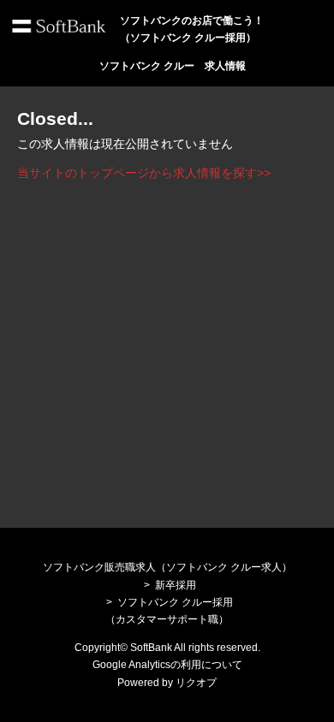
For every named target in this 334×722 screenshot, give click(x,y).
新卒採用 (175, 585)
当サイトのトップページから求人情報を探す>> (144, 173)
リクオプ (196, 683)
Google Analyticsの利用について (167, 665)
